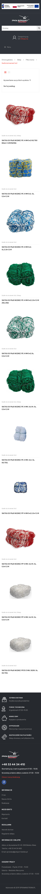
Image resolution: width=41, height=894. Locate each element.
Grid (5, 72)
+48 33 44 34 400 (15, 848)
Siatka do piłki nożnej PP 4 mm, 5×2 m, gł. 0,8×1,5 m (19, 565)
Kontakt (5, 818)
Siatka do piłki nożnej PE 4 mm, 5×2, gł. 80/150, (18, 461)
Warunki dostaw (7, 830)
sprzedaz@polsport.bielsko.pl (17, 852)
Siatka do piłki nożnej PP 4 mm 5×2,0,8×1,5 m (20, 513)
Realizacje (5, 803)
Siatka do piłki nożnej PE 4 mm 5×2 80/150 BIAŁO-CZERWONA (19, 142)
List (9, 72)
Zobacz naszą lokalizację (11, 777)
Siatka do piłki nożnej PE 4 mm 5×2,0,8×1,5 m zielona (20, 301)
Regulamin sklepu (8, 834)
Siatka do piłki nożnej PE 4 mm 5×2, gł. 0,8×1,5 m (18, 195)
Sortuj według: (9, 86)
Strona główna (7, 60)
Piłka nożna (30, 60)
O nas (4, 795)
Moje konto (6, 814)
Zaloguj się (24, 39)
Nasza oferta (7, 799)
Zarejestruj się (23, 37)
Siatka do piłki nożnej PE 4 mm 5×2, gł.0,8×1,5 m (17, 248)
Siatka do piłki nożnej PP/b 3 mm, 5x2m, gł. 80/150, (20, 672)
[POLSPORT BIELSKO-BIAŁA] (20, 19)
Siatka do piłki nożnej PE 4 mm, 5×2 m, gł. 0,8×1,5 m (19, 408)
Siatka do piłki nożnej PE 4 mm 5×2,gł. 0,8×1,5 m (18, 355)
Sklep (19, 60)
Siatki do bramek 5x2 (9, 135)
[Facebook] (4, 782)
